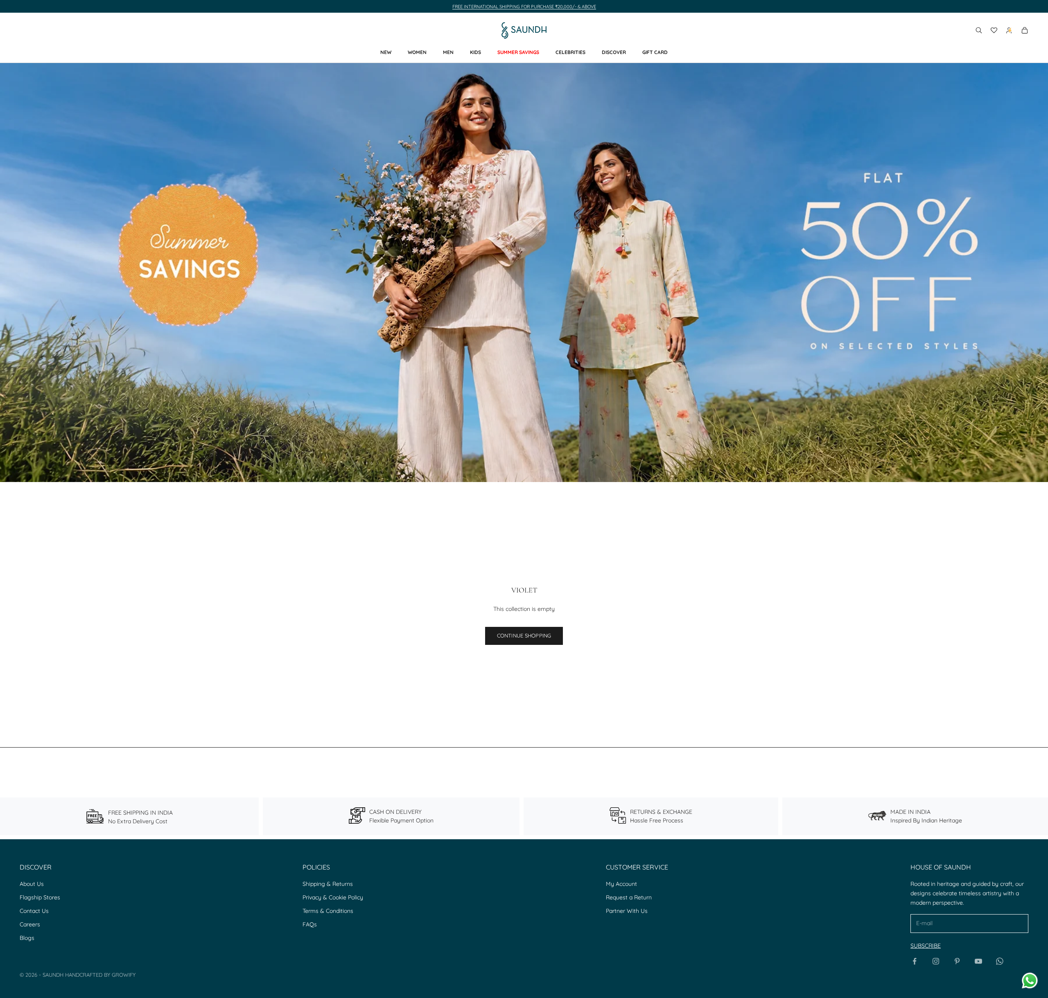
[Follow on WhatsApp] (1000, 961)
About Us (32, 884)
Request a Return (629, 897)
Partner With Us (627, 911)
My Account (621, 884)
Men (448, 52)
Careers (30, 924)
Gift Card (655, 52)
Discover (614, 52)
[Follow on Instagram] (936, 961)
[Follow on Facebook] (914, 961)
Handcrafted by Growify (100, 974)
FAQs (310, 924)
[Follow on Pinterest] (957, 961)
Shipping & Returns (328, 884)
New (385, 52)
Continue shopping (524, 635)
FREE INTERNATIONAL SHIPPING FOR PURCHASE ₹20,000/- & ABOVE (524, 6)
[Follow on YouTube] (978, 961)
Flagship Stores (40, 897)
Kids (475, 52)
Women (417, 52)
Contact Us (34, 911)
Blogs (27, 938)
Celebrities (570, 52)
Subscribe (925, 945)
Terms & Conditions (328, 911)
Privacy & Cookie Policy (333, 897)
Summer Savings (518, 52)
